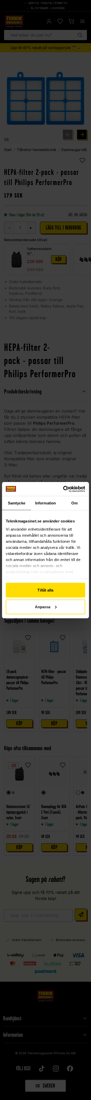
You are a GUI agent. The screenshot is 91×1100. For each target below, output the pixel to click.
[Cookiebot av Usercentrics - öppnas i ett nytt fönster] (64, 489)
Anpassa (43, 606)
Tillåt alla (45, 590)
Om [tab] (74, 503)
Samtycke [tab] (16, 503)
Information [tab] (45, 503)
